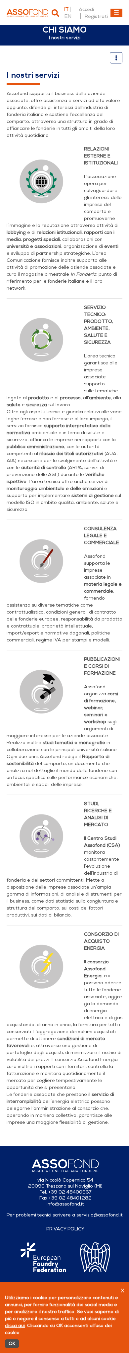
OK (12, 1343)
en (67, 16)
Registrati (96, 16)
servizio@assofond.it (99, 1215)
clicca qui (15, 1325)
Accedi (86, 9)
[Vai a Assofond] (27, 13)
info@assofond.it (65, 1204)
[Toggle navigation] (116, 13)
